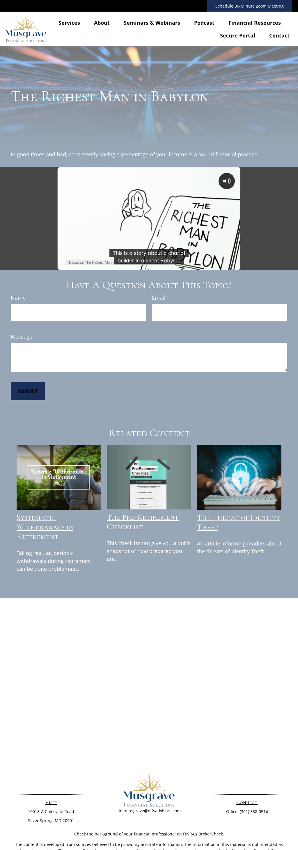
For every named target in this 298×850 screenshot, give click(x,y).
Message (21, 336)
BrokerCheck (210, 834)
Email (159, 297)
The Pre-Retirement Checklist (143, 522)
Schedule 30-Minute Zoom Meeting (249, 6)
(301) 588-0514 (254, 811)
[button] (69, 22)
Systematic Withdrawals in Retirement (45, 527)
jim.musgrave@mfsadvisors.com (149, 810)
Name (18, 297)
